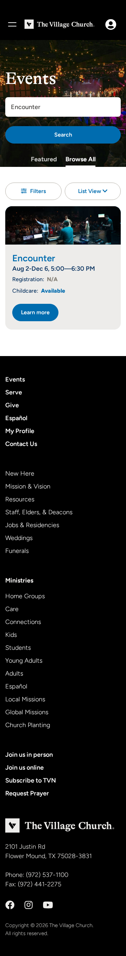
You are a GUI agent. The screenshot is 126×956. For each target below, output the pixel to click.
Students (18, 648)
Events (15, 379)
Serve (13, 392)
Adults (14, 673)
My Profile (19, 431)
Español (16, 418)
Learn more (35, 312)
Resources (19, 499)
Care (12, 609)
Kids (11, 635)
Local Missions (25, 699)
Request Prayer (27, 793)
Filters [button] (38, 191)
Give (12, 405)
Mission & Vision (27, 486)
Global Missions (26, 712)
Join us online (24, 767)
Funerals (17, 551)
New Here (19, 473)
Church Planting (27, 725)
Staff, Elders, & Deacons (38, 512)
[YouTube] (47, 905)
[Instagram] (28, 905)
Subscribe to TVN (30, 780)
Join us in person (29, 754)
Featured (44, 159)
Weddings (19, 538)
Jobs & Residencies (32, 525)
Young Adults (23, 660)
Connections (23, 622)
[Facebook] (10, 905)
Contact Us (21, 444)
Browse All (80, 159)
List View (90, 191)
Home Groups (25, 596)
